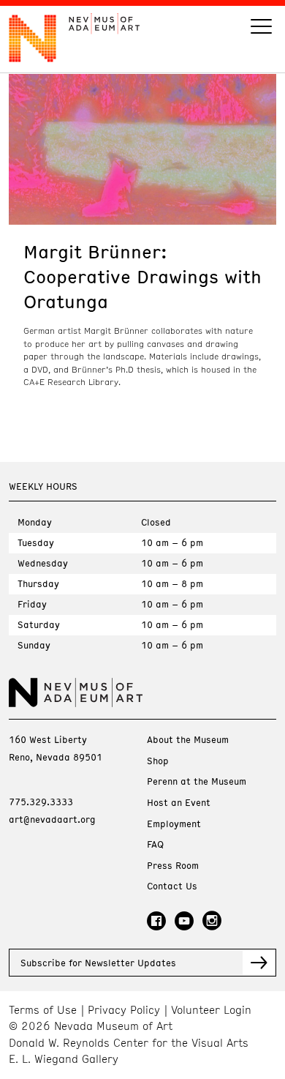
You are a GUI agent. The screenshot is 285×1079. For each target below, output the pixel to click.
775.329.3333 (41, 801)
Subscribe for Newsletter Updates (98, 962)
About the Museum (188, 739)
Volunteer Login (211, 1010)
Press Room (173, 865)
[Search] (261, 28)
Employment (174, 823)
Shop (158, 760)
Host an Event (178, 802)
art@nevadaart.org (52, 819)
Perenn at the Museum (196, 781)
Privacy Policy (124, 1010)
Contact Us (172, 886)
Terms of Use (43, 1010)
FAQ (155, 844)
